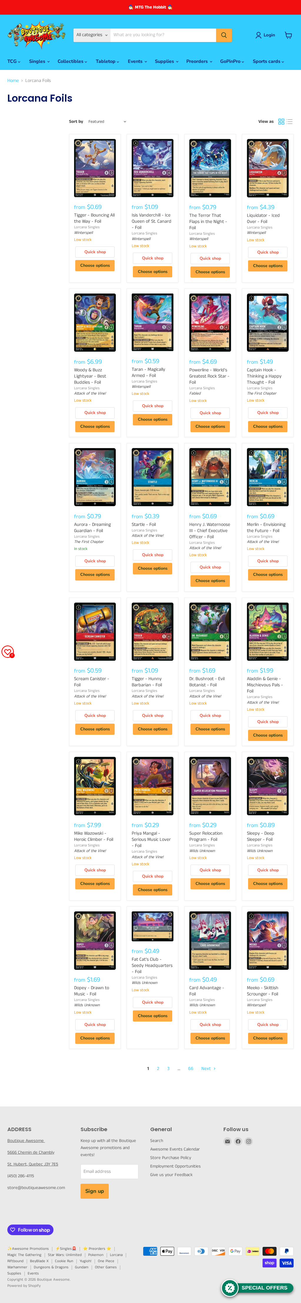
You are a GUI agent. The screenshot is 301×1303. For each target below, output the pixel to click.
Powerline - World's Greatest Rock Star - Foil (209, 376)
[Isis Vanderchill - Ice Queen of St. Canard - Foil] (152, 168)
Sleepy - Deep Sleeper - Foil (260, 836)
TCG (12, 61)
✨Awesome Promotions (28, 1249)
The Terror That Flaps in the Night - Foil (208, 221)
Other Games (106, 1267)
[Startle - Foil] (152, 477)
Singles (37, 61)
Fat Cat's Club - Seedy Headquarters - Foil (152, 965)
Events (136, 61)
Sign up (94, 1191)
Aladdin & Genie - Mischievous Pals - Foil (265, 685)
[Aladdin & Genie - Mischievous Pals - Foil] (268, 632)
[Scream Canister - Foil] (95, 632)
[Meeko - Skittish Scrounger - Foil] (268, 940)
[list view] (289, 122)
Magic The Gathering (24, 1255)
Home (13, 80)
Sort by (76, 121)
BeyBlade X (39, 1261)
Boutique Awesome (26, 1141)
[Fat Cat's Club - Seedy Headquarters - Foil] (152, 926)
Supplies (165, 61)
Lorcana (116, 1255)
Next (206, 1068)
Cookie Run (64, 1261)
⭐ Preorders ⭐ (97, 1249)
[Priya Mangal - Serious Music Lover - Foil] (152, 786)
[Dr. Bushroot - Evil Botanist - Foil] (210, 632)
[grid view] (281, 122)
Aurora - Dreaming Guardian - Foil (92, 527)
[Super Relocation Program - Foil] (210, 786)
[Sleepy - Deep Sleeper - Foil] (268, 786)
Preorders (197, 61)
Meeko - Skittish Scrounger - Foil (262, 991)
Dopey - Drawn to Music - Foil (91, 991)
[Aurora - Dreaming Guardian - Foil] (95, 477)
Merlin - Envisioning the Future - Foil (266, 527)
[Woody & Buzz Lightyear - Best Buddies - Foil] (95, 323)
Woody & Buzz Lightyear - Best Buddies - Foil (90, 376)
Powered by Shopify (24, 1286)
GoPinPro (231, 61)
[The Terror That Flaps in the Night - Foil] (210, 168)
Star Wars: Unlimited (65, 1255)
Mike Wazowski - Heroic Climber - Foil (93, 836)
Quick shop (95, 252)
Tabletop (106, 61)
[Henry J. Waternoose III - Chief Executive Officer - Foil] (210, 477)
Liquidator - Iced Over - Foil (263, 218)
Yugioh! (85, 1261)
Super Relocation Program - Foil (206, 836)
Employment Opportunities (175, 1166)
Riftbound (15, 1261)
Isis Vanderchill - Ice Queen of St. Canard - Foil (151, 221)
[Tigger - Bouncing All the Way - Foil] (95, 168)
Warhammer (17, 1267)
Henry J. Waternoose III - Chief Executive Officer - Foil (209, 530)
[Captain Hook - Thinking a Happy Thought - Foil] (268, 323)
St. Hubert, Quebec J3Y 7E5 (32, 1164)
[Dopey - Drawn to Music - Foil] (95, 940)
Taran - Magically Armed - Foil (148, 372)
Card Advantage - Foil (206, 991)
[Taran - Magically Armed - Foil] (152, 322)
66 (190, 1068)
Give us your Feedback (171, 1175)
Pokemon (95, 1255)
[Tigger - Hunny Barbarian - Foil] (152, 632)
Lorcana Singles (87, 227)
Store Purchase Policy (170, 1158)
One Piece (106, 1261)
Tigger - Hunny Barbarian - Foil (147, 681)
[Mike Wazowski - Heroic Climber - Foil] (95, 786)
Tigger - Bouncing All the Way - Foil (94, 218)
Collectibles (71, 61)
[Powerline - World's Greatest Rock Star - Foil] (210, 323)
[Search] (224, 35)
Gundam (81, 1267)
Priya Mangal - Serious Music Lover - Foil (151, 839)
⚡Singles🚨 (65, 1249)
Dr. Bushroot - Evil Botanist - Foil (207, 681)
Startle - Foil (144, 524)
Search (156, 1141)
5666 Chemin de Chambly (30, 1152)
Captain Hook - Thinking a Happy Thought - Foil (264, 376)
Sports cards (267, 61)
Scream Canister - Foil (91, 681)
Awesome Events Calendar (175, 1149)
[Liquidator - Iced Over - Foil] (268, 168)
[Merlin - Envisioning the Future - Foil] (268, 477)
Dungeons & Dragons (51, 1267)
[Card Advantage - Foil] (210, 940)
